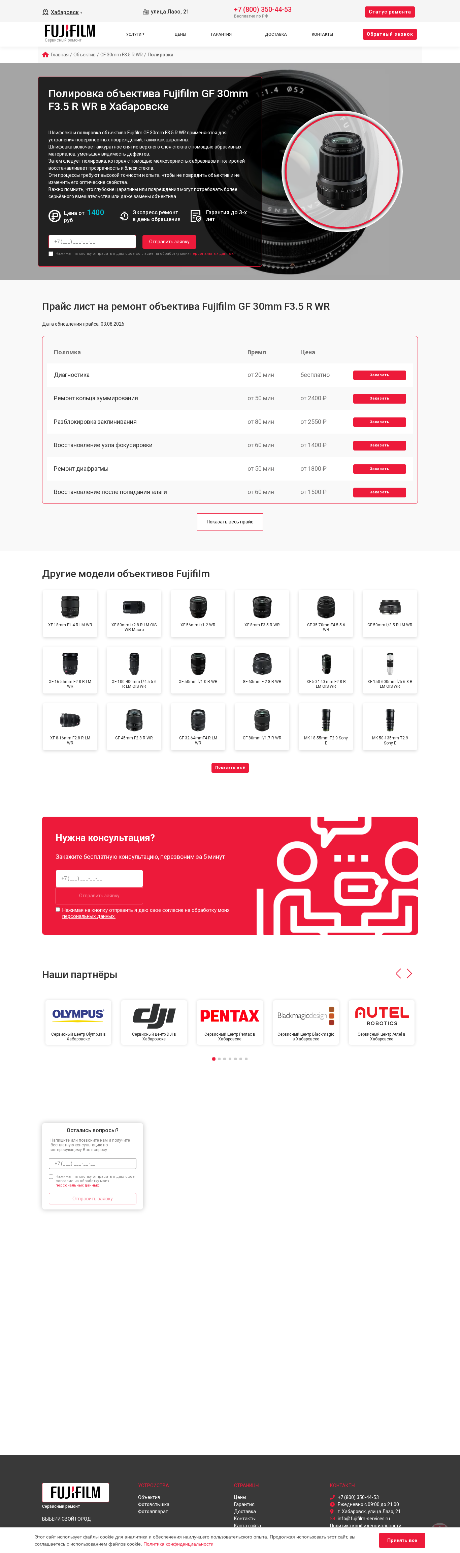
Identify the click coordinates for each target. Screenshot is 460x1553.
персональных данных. (212, 253)
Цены (180, 34)
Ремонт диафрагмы (81, 468)
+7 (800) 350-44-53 (263, 8)
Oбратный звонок (390, 34)
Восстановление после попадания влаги (110, 491)
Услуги (133, 34)
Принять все (402, 1540)
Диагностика (72, 374)
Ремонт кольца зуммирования (96, 398)
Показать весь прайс (230, 521)
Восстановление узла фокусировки (103, 444)
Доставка (276, 34)
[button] (398, 973)
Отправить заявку (169, 241)
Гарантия (221, 34)
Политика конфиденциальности (178, 1544)
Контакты (322, 34)
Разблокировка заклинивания (95, 421)
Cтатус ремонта (390, 12)
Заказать (380, 375)
